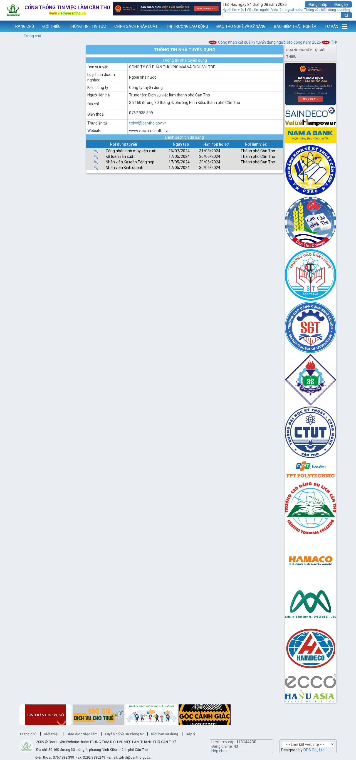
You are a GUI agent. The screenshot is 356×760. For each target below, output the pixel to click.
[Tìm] (346, 15)
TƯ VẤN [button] (331, 26)
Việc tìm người (258, 10)
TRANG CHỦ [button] (23, 26)
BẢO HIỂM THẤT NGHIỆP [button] (295, 26)
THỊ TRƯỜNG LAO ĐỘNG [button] (187, 26)
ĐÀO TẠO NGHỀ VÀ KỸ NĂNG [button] (241, 26)
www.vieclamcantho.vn (4, 26)
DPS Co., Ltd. (314, 750)
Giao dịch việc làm (81, 734)
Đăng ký (341, 4)
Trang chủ (32, 36)
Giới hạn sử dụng (164, 734)
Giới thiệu (51, 734)
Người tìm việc (233, 10)
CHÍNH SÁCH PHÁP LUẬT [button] (136, 26)
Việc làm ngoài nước (287, 10)
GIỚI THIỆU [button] (51, 26)
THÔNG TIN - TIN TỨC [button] (87, 26)
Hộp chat (219, 751)
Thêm (345, 26)
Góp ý (190, 734)
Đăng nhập (317, 4)
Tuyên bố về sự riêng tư (124, 734)
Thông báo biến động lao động (327, 10)
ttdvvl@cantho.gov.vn (148, 123)
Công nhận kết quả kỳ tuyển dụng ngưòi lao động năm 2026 (263, 42)
